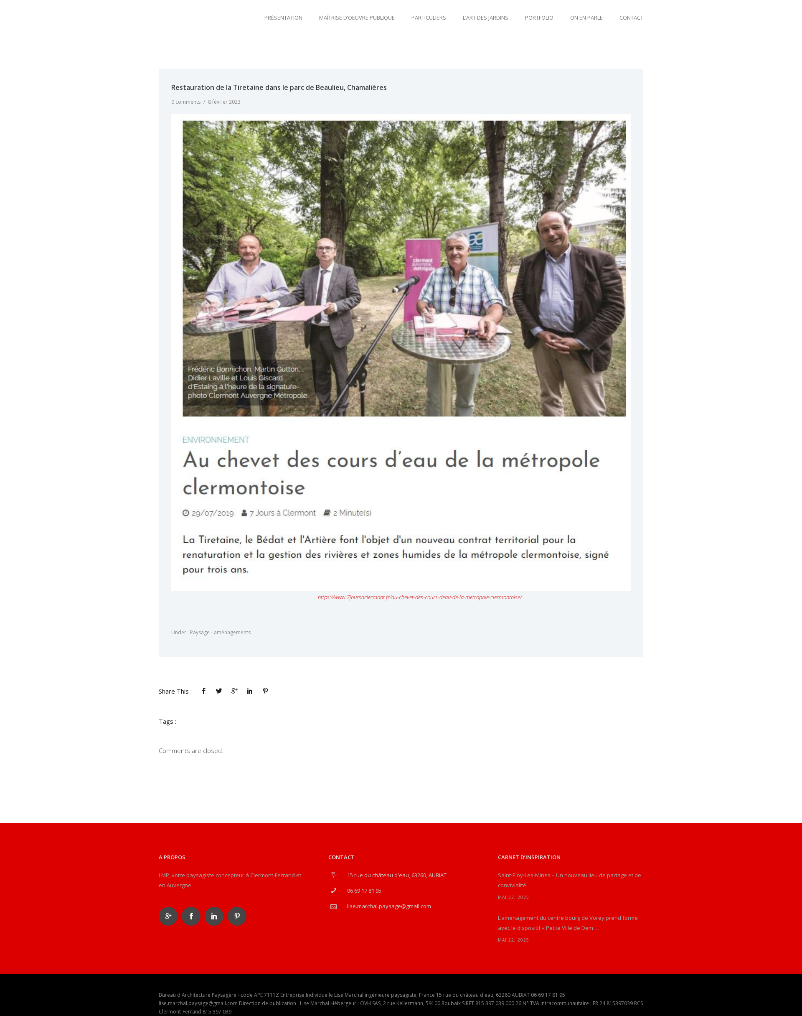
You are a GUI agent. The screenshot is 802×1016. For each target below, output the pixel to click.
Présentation (283, 17)
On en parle (586, 17)
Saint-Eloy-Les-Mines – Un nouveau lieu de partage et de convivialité (569, 880)
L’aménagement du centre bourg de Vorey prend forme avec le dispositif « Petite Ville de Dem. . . (568, 923)
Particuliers (428, 17)
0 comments (185, 101)
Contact (631, 17)
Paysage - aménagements (220, 632)
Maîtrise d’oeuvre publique (357, 17)
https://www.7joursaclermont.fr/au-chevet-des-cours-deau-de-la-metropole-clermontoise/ (420, 597)
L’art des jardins (485, 17)
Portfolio (539, 17)
